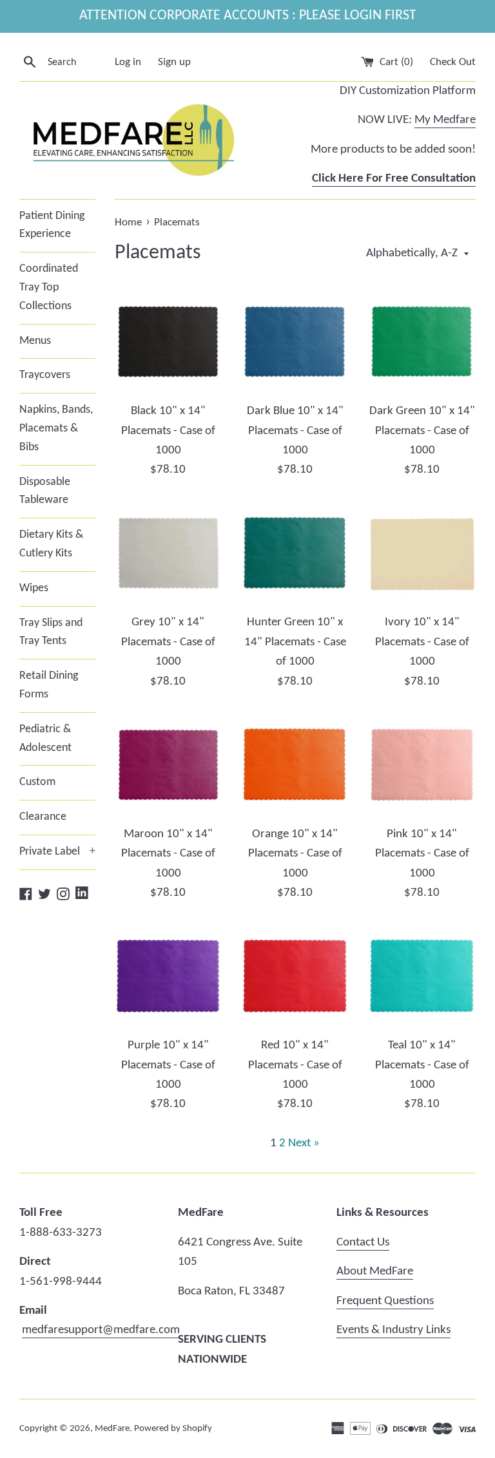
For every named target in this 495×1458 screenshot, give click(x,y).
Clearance (42, 817)
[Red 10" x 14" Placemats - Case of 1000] (295, 976)
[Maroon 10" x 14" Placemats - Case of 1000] (168, 765)
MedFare (112, 1429)
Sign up (174, 62)
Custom (37, 782)
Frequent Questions (385, 1301)
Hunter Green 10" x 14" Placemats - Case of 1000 (295, 642)
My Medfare (445, 120)
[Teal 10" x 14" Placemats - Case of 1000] (422, 976)
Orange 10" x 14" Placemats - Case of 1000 (295, 854)
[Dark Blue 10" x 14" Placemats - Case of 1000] (295, 341)
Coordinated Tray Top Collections (48, 287)
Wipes (33, 588)
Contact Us (362, 1242)
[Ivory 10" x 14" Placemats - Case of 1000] (422, 553)
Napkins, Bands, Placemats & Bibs (56, 428)
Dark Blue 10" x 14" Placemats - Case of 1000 (295, 431)
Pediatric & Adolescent (45, 738)
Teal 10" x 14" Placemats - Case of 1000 (422, 1065)
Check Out (453, 62)
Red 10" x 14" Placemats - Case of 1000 (295, 1065)
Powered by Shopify (173, 1429)
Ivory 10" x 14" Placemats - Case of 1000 (422, 642)
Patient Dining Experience (51, 225)
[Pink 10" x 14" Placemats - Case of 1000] (422, 765)
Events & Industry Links (393, 1330)
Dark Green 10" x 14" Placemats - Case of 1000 (422, 431)
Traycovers (44, 375)
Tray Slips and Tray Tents (50, 632)
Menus (35, 341)
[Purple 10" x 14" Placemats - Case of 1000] (168, 976)
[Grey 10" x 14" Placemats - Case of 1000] (168, 553)
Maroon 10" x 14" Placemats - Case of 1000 (168, 854)
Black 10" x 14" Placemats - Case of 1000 (168, 431)
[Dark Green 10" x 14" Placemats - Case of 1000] (422, 341)
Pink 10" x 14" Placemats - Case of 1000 (422, 854)
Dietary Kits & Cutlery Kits (51, 544)
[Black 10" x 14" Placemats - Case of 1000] (168, 341)
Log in (128, 62)
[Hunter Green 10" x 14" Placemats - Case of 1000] (295, 553)
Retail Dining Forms (48, 685)
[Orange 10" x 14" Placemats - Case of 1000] (295, 765)
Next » (304, 1143)
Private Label (57, 852)
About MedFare (374, 1271)
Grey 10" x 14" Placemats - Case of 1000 (168, 642)
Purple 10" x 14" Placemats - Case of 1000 (168, 1065)
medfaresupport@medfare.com (101, 1330)
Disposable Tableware (44, 491)
